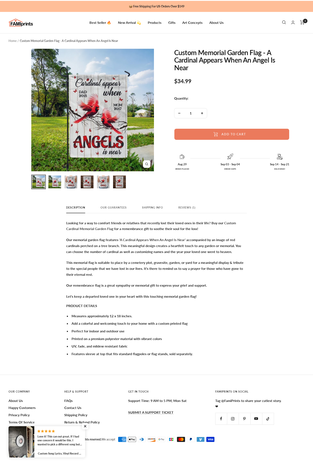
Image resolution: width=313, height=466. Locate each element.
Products (154, 22)
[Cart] (302, 22)
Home (13, 41)
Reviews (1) (186, 207)
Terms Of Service (22, 422)
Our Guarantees (114, 207)
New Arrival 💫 (129, 22)
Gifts (171, 22)
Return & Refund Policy (82, 422)
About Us (216, 22)
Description (75, 207)
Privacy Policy (19, 415)
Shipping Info (152, 207)
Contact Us (72, 408)
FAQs (68, 401)
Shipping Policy (75, 415)
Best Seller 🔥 (100, 22)
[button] (85, 426)
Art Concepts (192, 22)
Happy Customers (22, 408)
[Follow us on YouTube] (256, 419)
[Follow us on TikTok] (268, 419)
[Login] (293, 22)
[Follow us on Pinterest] (244, 419)
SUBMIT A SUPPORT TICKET (151, 412)
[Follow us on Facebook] (221, 419)
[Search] (284, 22)
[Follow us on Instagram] (233, 419)
